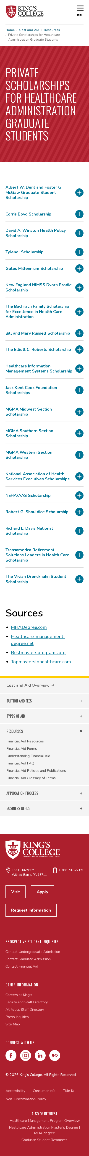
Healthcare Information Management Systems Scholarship (38, 369)
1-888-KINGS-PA (71, 870)
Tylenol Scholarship (24, 252)
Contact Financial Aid (21, 966)
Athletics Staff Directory (24, 1009)
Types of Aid (15, 716)
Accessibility (15, 1091)
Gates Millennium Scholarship (34, 268)
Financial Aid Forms (21, 748)
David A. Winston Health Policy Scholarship (35, 233)
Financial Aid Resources (25, 741)
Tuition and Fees (19, 701)
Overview (41, 685)
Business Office (18, 808)
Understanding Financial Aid (28, 756)
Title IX (68, 1091)
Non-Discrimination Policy (25, 1099)
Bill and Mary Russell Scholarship (37, 333)
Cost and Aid (29, 30)
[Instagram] (25, 1055)
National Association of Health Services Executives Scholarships (37, 476)
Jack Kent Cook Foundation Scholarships (31, 390)
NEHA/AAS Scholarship (28, 495)
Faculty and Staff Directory (26, 1002)
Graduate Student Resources (44, 1139)
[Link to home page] (24, 12)
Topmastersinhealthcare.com (41, 662)
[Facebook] (10, 1055)
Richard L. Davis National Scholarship (29, 531)
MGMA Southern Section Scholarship (29, 433)
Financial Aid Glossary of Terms (31, 778)
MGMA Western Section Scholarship (28, 455)
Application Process (22, 793)
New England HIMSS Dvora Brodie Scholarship (38, 287)
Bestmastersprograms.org (38, 652)
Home (10, 30)
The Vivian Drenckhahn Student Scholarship (35, 579)
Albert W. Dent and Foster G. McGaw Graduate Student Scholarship (33, 192)
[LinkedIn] (40, 1055)
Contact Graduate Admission (28, 959)
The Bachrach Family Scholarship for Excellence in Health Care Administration (37, 311)
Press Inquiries (17, 1016)
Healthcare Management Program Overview (45, 1120)
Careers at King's (18, 994)
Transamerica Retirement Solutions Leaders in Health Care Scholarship (37, 555)
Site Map (12, 1024)
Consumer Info (44, 1091)
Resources (52, 30)
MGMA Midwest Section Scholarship (28, 412)
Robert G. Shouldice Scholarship (36, 512)
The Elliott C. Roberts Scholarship (38, 349)
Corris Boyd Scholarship (28, 214)
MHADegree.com (29, 627)
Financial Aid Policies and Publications (36, 770)
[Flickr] (54, 1055)
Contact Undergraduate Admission (32, 951)
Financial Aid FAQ (20, 763)
